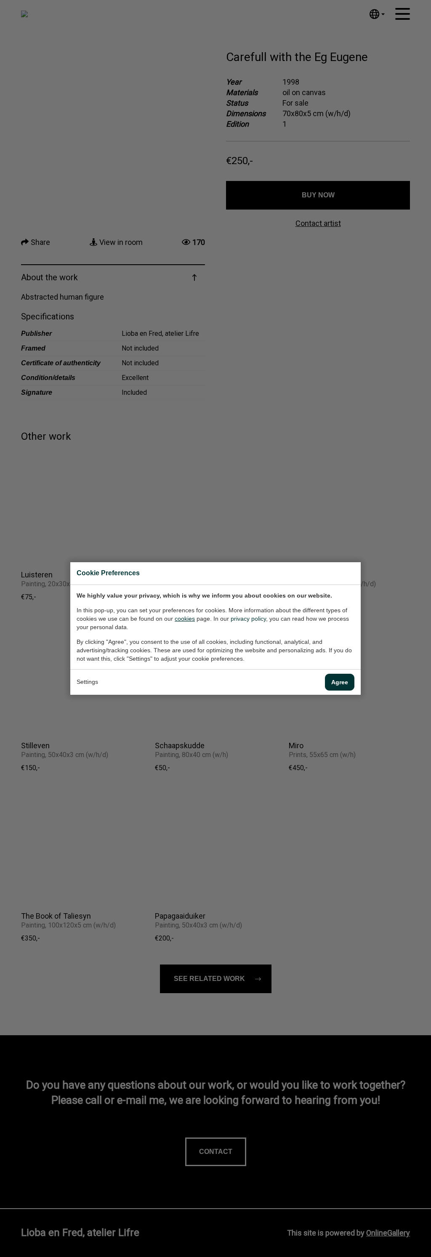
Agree (339, 682)
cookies (185, 618)
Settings (87, 681)
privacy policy (248, 618)
